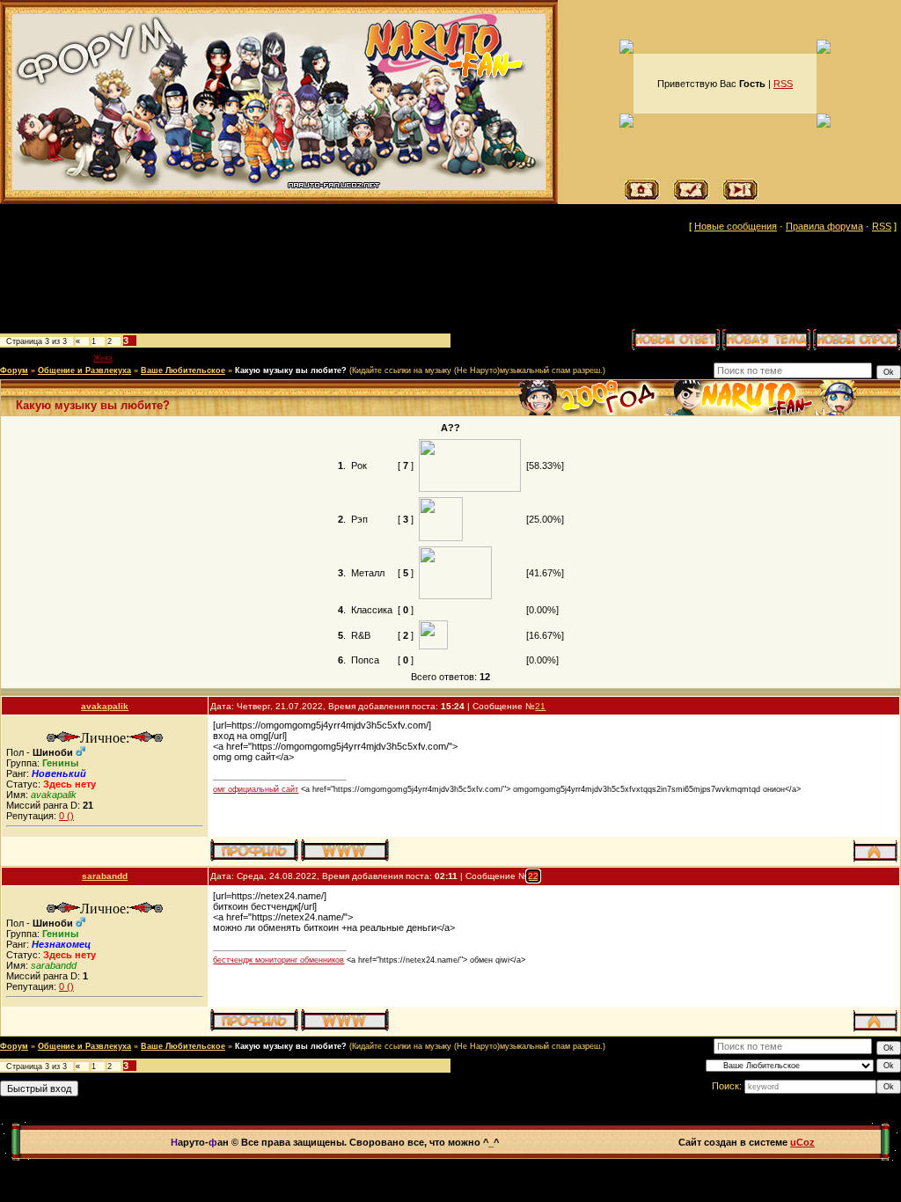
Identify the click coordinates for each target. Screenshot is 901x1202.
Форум (14, 370)
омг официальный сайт (255, 789)
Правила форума (824, 226)
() (66, 815)
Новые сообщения (735, 226)
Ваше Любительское (183, 370)
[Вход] (740, 197)
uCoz (802, 1142)
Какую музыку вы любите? (291, 370)
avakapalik (104, 706)
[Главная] (642, 197)
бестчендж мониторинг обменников (278, 960)
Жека (103, 358)
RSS (783, 83)
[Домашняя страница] (345, 850)
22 (533, 876)
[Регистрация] (691, 197)
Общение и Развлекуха (84, 370)
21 (540, 706)
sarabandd (105, 876)
